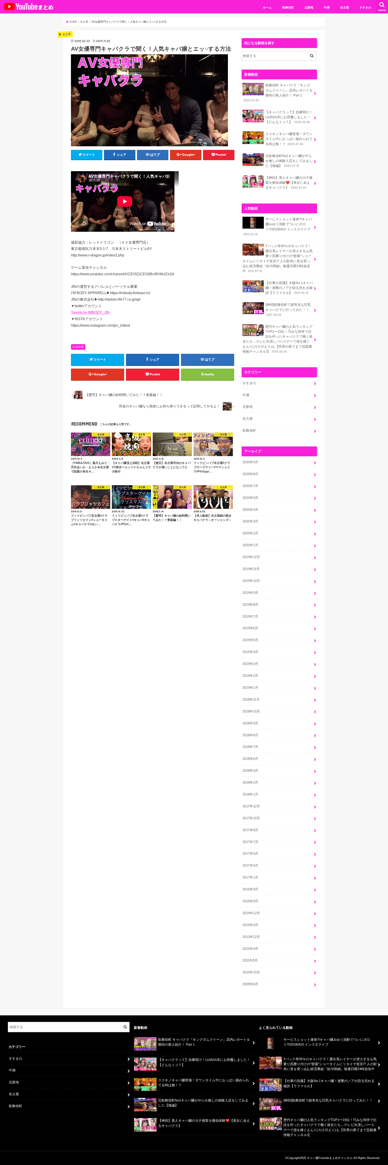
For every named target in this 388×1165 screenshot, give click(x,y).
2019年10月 (251, 581)
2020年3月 (250, 521)
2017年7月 (250, 842)
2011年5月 (250, 960)
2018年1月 (250, 794)
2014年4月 (250, 925)
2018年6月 (250, 759)
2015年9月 (250, 901)
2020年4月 (250, 509)
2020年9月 (250, 462)
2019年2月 (250, 676)
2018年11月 (251, 699)
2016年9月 (250, 889)
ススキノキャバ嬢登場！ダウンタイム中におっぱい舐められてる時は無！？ (289, 139)
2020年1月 (250, 545)
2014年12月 (251, 913)
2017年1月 (250, 877)
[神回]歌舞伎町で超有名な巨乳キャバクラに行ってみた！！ (288, 309)
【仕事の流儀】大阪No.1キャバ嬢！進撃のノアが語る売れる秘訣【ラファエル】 (289, 288)
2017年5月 (250, 853)
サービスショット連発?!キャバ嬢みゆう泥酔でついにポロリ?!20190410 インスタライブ (277, 226)
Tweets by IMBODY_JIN (90, 312)
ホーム (267, 7)
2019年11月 (251, 569)
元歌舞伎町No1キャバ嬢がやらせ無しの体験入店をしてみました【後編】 (289, 161)
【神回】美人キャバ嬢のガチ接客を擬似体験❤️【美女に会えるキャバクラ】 (289, 182)
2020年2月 (250, 533)
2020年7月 (250, 486)
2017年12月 (251, 806)
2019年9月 (250, 593)
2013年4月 (250, 949)
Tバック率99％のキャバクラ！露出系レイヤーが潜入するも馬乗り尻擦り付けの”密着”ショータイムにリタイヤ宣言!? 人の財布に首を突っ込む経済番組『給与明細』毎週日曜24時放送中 (277, 258)
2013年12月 (251, 937)
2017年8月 (250, 830)
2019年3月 (250, 664)
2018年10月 (251, 711)
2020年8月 (250, 474)
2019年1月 (250, 687)
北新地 (308, 7)
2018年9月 (250, 723)
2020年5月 (250, 498)
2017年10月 (251, 818)
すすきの (365, 7)
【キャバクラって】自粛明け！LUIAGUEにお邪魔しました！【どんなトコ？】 (289, 117)
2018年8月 (250, 735)
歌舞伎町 (288, 7)
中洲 (327, 7)
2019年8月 (250, 604)
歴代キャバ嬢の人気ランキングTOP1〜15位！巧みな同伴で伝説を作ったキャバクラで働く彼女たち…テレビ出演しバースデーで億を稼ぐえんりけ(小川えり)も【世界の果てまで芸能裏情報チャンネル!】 (277, 339)
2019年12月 (251, 557)
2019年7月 (250, 616)
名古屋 (344, 7)
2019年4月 (250, 652)
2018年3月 (250, 770)
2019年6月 (250, 628)
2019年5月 (250, 640)
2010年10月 (251, 972)
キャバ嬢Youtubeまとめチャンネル (330, 1158)
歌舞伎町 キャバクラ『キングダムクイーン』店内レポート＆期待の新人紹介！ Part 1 (278, 92)
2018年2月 (250, 782)
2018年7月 (250, 747)
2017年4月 (250, 865)
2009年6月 (250, 984)
